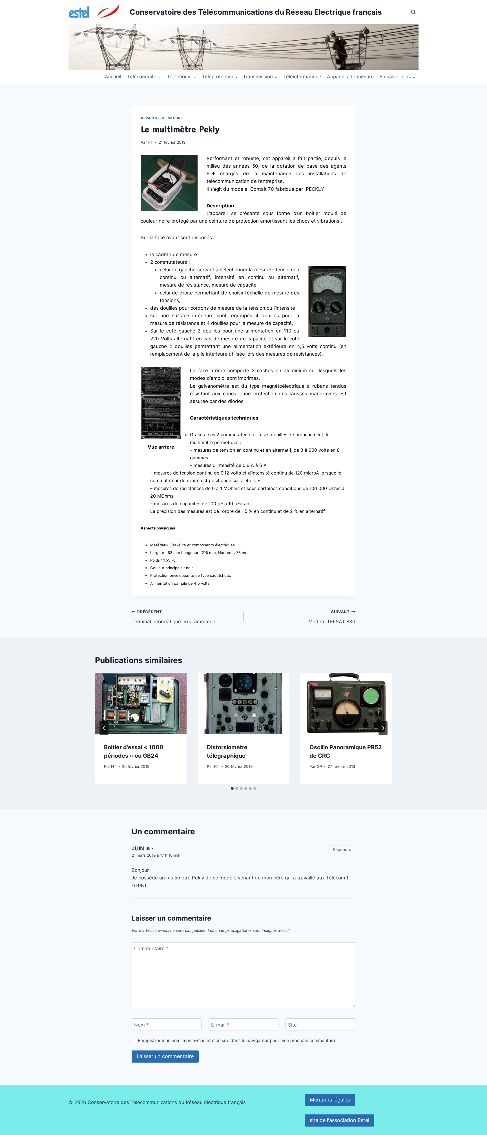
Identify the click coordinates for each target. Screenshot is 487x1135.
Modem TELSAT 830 (331, 616)
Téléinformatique (302, 76)
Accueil (113, 76)
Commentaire (151, 948)
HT (150, 142)
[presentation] (141, 703)
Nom (141, 1025)
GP (319, 766)
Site (292, 1025)
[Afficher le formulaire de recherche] (413, 12)
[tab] (232, 788)
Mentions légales (330, 1100)
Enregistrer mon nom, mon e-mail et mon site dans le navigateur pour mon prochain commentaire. (238, 1040)
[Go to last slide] (104, 728)
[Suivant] (383, 728)
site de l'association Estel (339, 1120)
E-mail (220, 1025)
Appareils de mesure (350, 76)
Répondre (342, 849)
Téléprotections (219, 76)
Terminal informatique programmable (173, 616)
